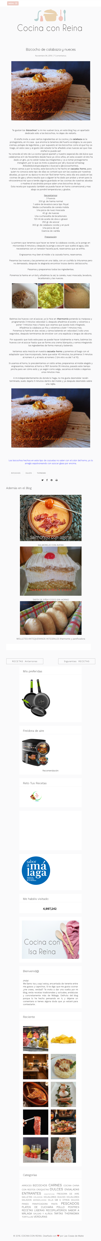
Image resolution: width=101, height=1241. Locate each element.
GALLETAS (27, 1197)
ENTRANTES (31, 1193)
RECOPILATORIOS (56, 1210)
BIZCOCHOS (15, 473)
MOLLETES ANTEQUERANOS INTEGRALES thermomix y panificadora (51, 639)
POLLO (61, 1207)
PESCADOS (70, 1203)
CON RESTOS (28, 1189)
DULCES (29, 473)
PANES (25, 1204)
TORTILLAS (27, 1217)
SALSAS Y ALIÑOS (43, 1213)
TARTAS (58, 1213)
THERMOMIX (41, 473)
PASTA (54, 1204)
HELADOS (37, 1197)
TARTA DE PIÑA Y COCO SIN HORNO (51, 599)
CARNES (55, 1185)
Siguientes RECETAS (77, 661)
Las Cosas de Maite (74, 1236)
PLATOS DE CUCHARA (37, 1207)
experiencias (49, 1194)
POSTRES (73, 1207)
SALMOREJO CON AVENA (51, 545)
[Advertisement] (50, 830)
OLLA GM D (54, 1200)
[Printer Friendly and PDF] (57, 480)
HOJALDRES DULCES (55, 1197)
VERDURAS (40, 1216)
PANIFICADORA (40, 1204)
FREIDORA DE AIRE (68, 1194)
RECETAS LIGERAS (33, 1210)
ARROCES (27, 1185)
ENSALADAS (72, 1189)
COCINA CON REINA (31, 1236)
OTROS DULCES (70, 1200)
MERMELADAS (39, 1200)
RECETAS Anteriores (24, 661)
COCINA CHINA (71, 1185)
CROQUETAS (42, 1189)
